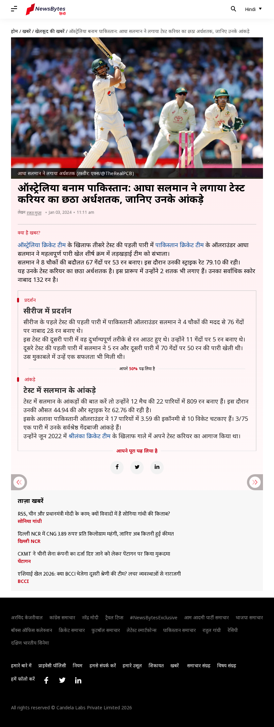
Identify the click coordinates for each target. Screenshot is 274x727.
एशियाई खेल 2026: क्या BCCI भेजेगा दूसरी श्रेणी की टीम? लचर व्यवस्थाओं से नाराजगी (99, 574)
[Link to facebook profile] (46, 680)
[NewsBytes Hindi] (46, 9)
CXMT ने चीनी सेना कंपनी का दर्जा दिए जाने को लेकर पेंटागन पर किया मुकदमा (94, 554)
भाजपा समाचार (249, 617)
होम (14, 31)
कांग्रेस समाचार (62, 617)
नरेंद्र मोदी (90, 617)
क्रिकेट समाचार (72, 630)
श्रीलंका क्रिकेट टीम (89, 436)
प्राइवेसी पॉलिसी (52, 665)
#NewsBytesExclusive (153, 617)
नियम (78, 665)
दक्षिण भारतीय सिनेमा (30, 643)
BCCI (23, 581)
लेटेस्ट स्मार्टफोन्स (141, 630)
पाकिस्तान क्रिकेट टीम (179, 245)
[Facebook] (117, 467)
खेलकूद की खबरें (49, 31)
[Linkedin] (157, 467)
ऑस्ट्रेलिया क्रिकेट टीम (42, 245)
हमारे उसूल (132, 665)
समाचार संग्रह (199, 665)
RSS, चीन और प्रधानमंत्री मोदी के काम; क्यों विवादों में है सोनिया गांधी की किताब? (94, 514)
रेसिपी (233, 630)
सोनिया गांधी (30, 521)
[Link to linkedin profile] (78, 680)
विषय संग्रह (226, 665)
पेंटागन (24, 561)
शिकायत (156, 665)
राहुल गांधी (211, 630)
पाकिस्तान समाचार (179, 630)
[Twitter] (137, 467)
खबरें (26, 31)
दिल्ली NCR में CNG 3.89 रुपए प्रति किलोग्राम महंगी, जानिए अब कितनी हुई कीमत (96, 534)
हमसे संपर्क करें (103, 665)
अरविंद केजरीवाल (27, 617)
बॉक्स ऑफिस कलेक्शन (31, 630)
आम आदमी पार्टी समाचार (206, 617)
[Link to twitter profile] (62, 680)
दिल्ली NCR (29, 541)
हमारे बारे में (21, 665)
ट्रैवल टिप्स (114, 617)
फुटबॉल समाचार (106, 630)
